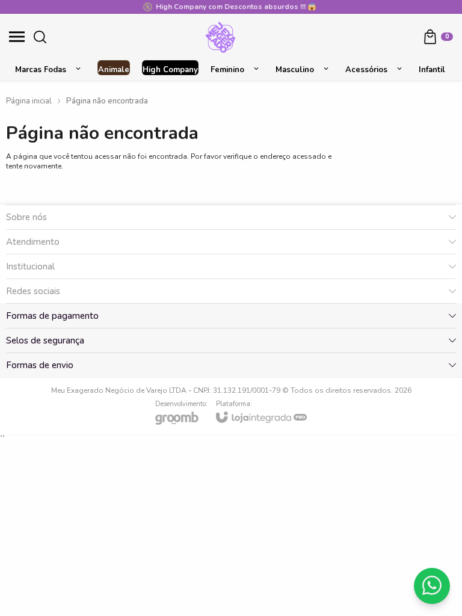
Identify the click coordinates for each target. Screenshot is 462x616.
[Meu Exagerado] (221, 37)
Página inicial (29, 101)
